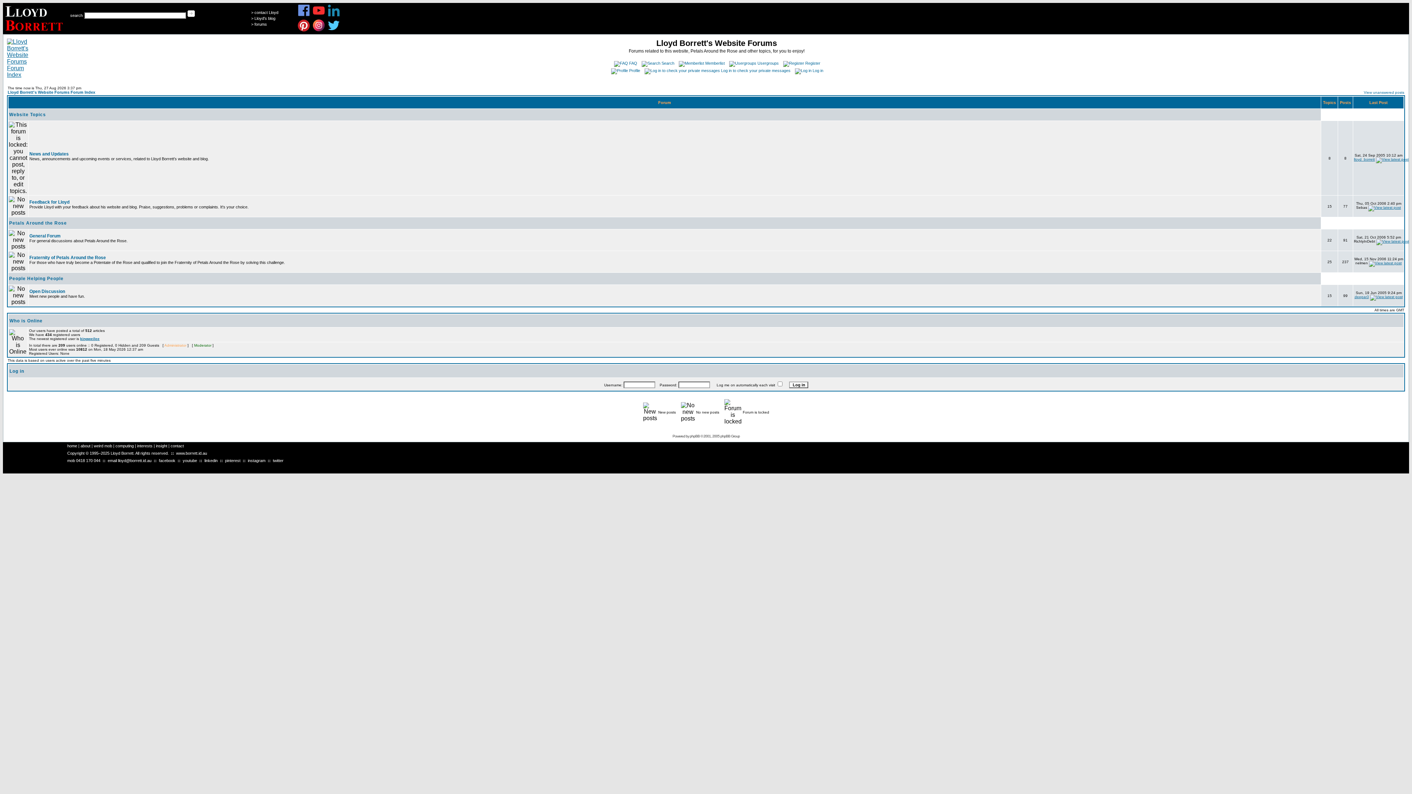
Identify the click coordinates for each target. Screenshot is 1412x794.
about (85, 446)
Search (668, 63)
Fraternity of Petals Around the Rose (67, 257)
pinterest (232, 460)
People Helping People (36, 278)
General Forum (45, 236)
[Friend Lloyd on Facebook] (304, 15)
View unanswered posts (1384, 92)
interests (145, 446)
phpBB (695, 436)
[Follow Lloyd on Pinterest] (304, 30)
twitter (278, 460)
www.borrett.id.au (191, 453)
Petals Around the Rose (38, 223)
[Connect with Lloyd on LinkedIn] (334, 15)
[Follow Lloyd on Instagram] (319, 30)
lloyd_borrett (1364, 159)
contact (177, 446)
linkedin (211, 460)
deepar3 (1362, 297)
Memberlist (715, 63)
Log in (818, 70)
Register (812, 63)
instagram (256, 460)
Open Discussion (47, 291)
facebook (167, 460)
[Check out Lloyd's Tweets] (334, 30)
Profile (634, 70)
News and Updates (49, 154)
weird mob (103, 446)
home (72, 446)
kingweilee (90, 339)
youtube (190, 460)
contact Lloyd (266, 12)
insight (161, 446)
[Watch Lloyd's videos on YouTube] (319, 15)
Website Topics (27, 114)
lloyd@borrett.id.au (134, 460)
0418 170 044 (88, 460)
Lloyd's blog (264, 18)
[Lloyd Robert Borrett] (35, 32)
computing (124, 446)
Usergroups (768, 63)
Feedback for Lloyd (49, 202)
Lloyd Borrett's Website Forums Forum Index (51, 92)
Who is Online (26, 320)
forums (260, 24)
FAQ (633, 63)
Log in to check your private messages (756, 70)
